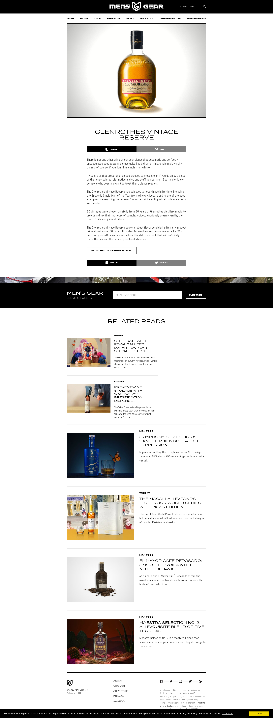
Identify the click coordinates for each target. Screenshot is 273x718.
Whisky (118, 335)
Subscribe (195, 295)
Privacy (118, 696)
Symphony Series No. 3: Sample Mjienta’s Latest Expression (169, 441)
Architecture (170, 18)
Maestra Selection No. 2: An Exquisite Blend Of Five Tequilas (171, 627)
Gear (70, 18)
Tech (97, 18)
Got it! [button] (259, 713)
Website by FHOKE (74, 693)
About (117, 680)
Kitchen (119, 382)
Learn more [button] (227, 713)
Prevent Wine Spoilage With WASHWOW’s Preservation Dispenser (128, 394)
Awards (119, 701)
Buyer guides (196, 18)
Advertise (120, 691)
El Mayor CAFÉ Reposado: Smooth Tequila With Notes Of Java (170, 565)
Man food (147, 18)
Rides (84, 18)
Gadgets (113, 18)
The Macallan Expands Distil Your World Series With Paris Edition (170, 503)
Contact (119, 686)
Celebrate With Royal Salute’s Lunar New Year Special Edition (130, 346)
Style (130, 18)
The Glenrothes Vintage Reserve (112, 250)
